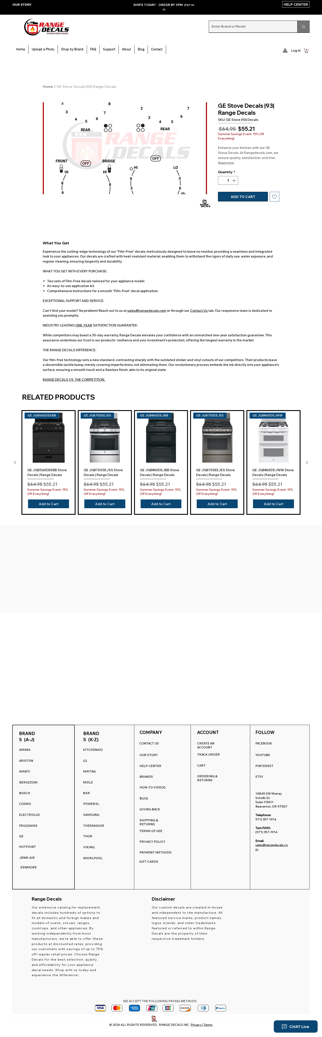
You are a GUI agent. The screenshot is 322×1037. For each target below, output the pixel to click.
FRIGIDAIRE (28, 826)
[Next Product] (307, 468)
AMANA (24, 750)
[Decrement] (222, 192)
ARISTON (26, 761)
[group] (161, 467)
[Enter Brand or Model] (303, 26)
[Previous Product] (15, 468)
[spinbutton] (228, 192)
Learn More (240, 150)
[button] (109, 49)
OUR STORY (21, 5)
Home (48, 86)
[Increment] (234, 192)
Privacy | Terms (201, 1025)
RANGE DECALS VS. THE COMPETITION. (74, 385)
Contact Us (199, 316)
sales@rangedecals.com (146, 316)
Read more (226, 174)
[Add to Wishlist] (274, 208)
